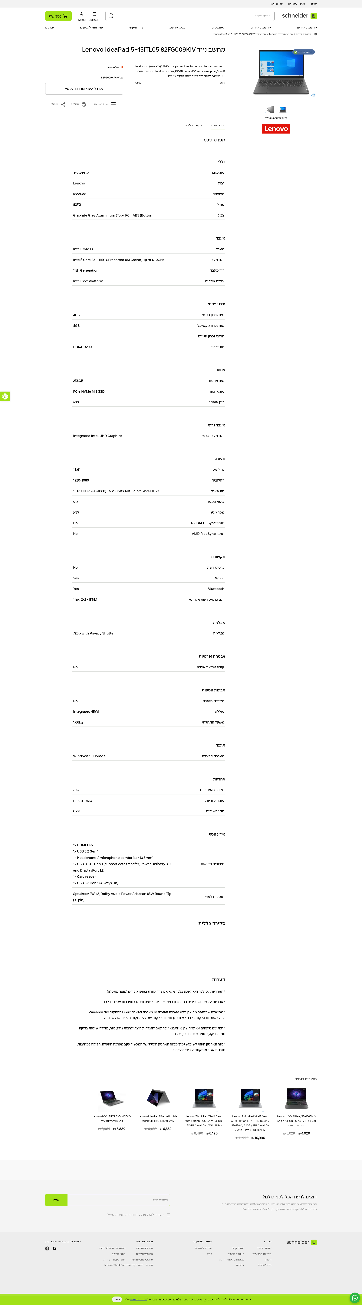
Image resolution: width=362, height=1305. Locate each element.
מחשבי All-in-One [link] (142, 1259)
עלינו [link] (314, 3)
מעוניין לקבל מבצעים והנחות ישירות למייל (135, 1215)
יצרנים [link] (49, 27)
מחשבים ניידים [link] (307, 27)
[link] (5, 396)
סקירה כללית (193, 125)
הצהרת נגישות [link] (236, 1253)
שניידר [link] (267, 1241)
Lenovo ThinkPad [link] (115, 1265)
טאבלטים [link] (218, 27)
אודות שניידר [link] (264, 1248)
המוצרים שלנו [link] (144, 1241)
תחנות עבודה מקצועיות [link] (139, 1265)
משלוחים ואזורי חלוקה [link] (231, 1259)
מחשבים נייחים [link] (261, 27)
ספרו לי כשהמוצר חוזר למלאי (84, 88)
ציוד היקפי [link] (136, 27)
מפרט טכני (218, 125)
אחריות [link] (240, 1265)
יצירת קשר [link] (276, 3)
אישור (117, 1299)
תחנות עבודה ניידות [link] (115, 1259)
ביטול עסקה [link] (265, 1265)
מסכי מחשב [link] (177, 27)
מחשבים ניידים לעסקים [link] (112, 1248)
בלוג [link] (209, 1253)
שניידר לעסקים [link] (296, 3)
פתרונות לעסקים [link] (91, 27)
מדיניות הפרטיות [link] (262, 1253)
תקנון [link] (268, 1259)
